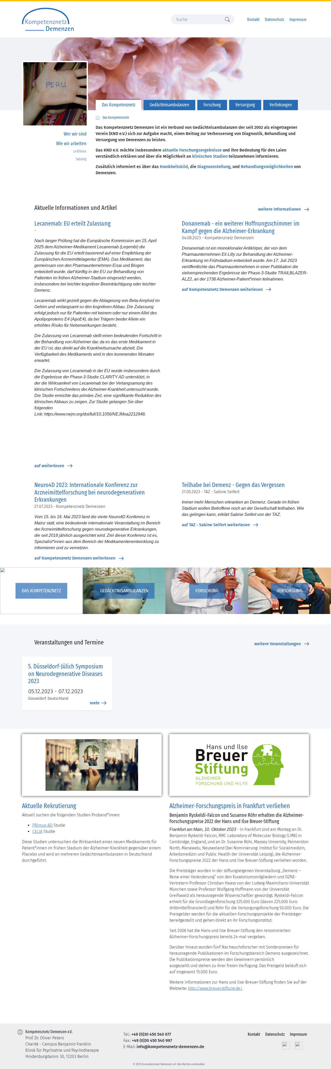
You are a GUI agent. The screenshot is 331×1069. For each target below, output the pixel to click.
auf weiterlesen (49, 465)
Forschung (212, 105)
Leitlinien (79, 151)
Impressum (297, 19)
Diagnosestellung (213, 166)
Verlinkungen (280, 105)
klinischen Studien (210, 156)
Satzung (81, 159)
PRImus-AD (42, 825)
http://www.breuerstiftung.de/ (215, 988)
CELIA (37, 831)
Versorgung (245, 105)
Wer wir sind (75, 134)
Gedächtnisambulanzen (169, 105)
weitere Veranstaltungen (277, 643)
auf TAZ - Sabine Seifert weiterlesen (216, 524)
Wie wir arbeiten (71, 143)
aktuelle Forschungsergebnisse (192, 150)
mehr (95, 702)
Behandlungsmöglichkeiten (267, 166)
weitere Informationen (279, 209)
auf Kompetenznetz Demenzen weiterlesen (222, 289)
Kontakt (253, 19)
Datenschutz (274, 19)
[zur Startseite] (98, 117)
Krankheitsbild (174, 166)
